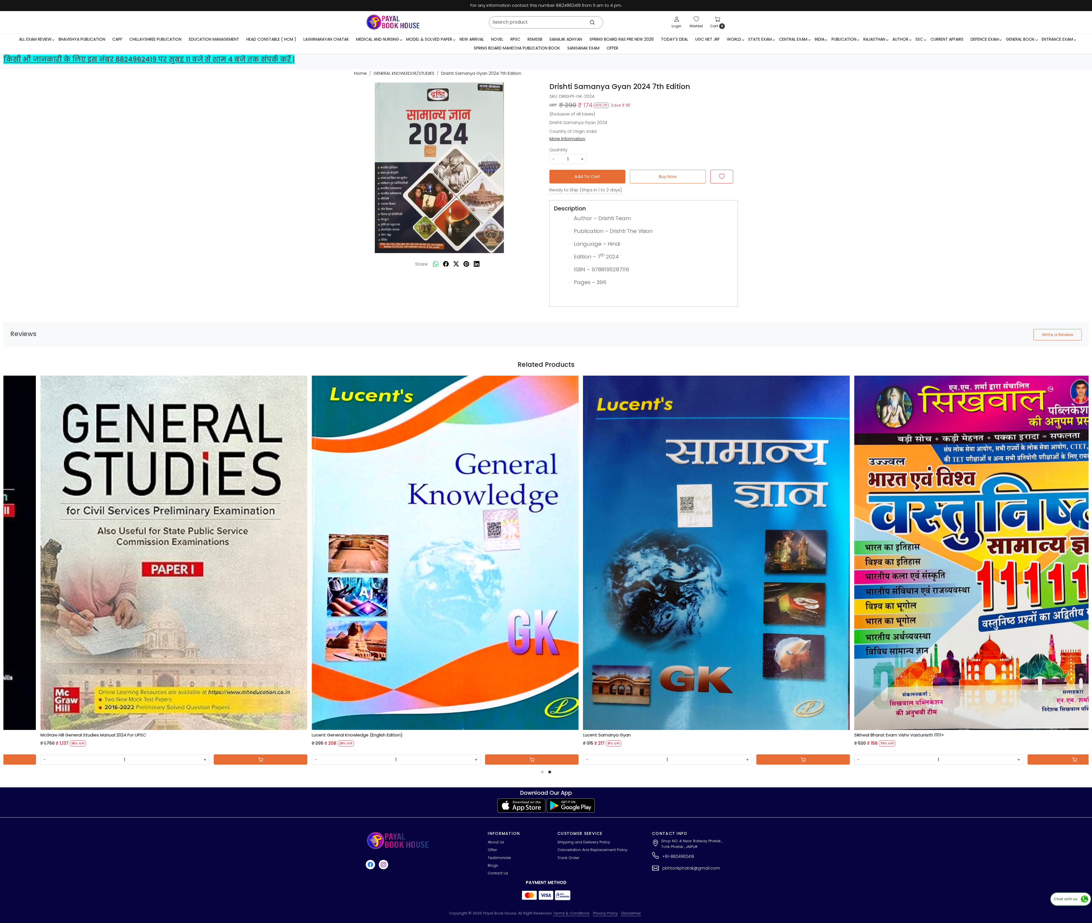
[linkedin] (476, 264)
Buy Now (668, 176)
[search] (592, 22)
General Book (1020, 39)
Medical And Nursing (377, 39)
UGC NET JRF (707, 39)
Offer (612, 48)
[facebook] (446, 264)
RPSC (515, 39)
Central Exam (793, 39)
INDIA (819, 39)
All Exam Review (35, 39)
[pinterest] (466, 264)
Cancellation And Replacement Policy (592, 849)
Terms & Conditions (571, 913)
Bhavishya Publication (82, 39)
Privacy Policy (605, 913)
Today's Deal (674, 39)
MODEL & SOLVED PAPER (429, 39)
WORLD (734, 39)
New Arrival (472, 39)
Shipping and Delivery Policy (583, 842)
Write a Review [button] (1057, 335)
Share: (421, 264)
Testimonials (499, 857)
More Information (567, 139)
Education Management (214, 39)
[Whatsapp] (436, 264)
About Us (496, 842)
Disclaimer (631, 913)
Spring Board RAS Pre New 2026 (622, 39)
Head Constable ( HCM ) (271, 39)
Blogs (493, 865)
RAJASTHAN (874, 39)
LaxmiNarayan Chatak (326, 39)
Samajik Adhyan (565, 39)
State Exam (760, 39)
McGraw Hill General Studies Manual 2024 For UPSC (406, 735)
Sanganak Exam (583, 48)
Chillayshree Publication (155, 39)
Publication (844, 39)
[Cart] (302, 759)
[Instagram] (384, 864)
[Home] (393, 22)
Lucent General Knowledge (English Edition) (669, 735)
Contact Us (498, 873)
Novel (497, 39)
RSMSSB (535, 39)
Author (900, 39)
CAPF (117, 39)
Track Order (568, 857)
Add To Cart (587, 176)
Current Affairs (946, 39)
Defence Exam (985, 39)
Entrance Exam (1057, 39)
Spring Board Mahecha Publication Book (517, 48)
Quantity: (558, 150)
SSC (919, 39)
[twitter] (456, 264)
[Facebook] (371, 864)
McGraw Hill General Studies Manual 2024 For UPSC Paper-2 (144, 735)
